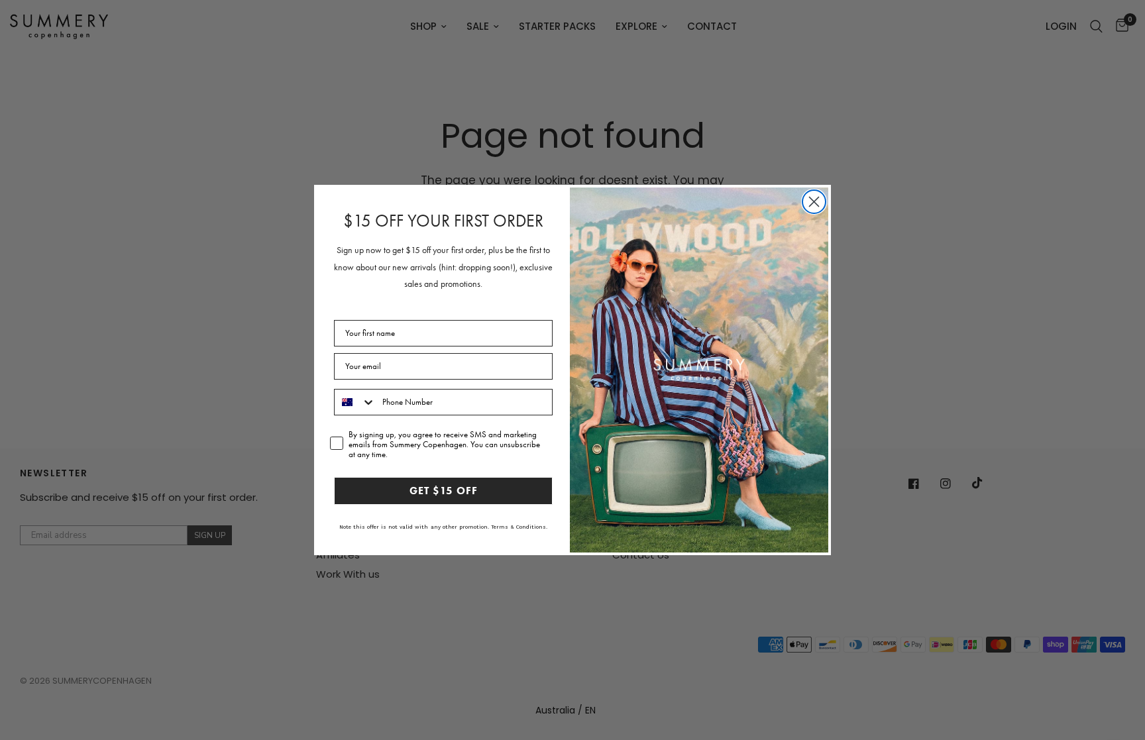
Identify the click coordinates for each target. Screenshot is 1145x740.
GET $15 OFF (443, 490)
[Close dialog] (814, 201)
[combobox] (355, 402)
